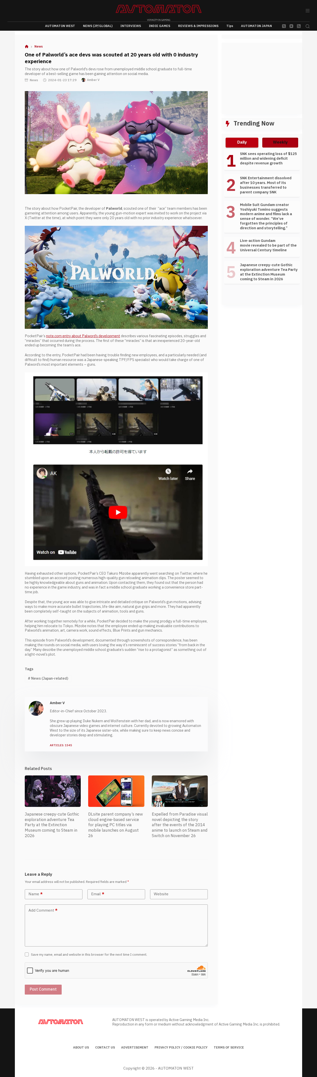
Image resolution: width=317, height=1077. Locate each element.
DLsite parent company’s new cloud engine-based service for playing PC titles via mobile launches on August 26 (115, 825)
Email (97, 894)
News (34, 80)
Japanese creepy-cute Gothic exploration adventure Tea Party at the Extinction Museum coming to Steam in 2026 (52, 825)
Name (35, 894)
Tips (229, 26)
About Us (81, 1048)
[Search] (308, 26)
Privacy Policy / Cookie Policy (181, 1048)
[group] (262, 219)
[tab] (242, 143)
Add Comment (42, 910)
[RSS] (299, 26)
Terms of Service (229, 1048)
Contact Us (105, 1048)
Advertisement (134, 1048)
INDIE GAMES (159, 26)
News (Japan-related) (48, 678)
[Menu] (308, 11)
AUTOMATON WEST (60, 26)
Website (161, 894)
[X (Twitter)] (284, 26)
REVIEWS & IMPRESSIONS (198, 26)
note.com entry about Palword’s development (83, 336)
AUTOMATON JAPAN (256, 26)
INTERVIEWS (130, 26)
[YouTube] (291, 26)
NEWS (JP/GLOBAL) (97, 26)
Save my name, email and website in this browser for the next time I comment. (89, 954)
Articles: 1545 (61, 745)
